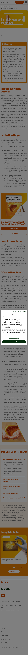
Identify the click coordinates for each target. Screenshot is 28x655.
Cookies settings (14, 338)
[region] (14, 327)
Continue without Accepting (19, 311)
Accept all (14, 342)
